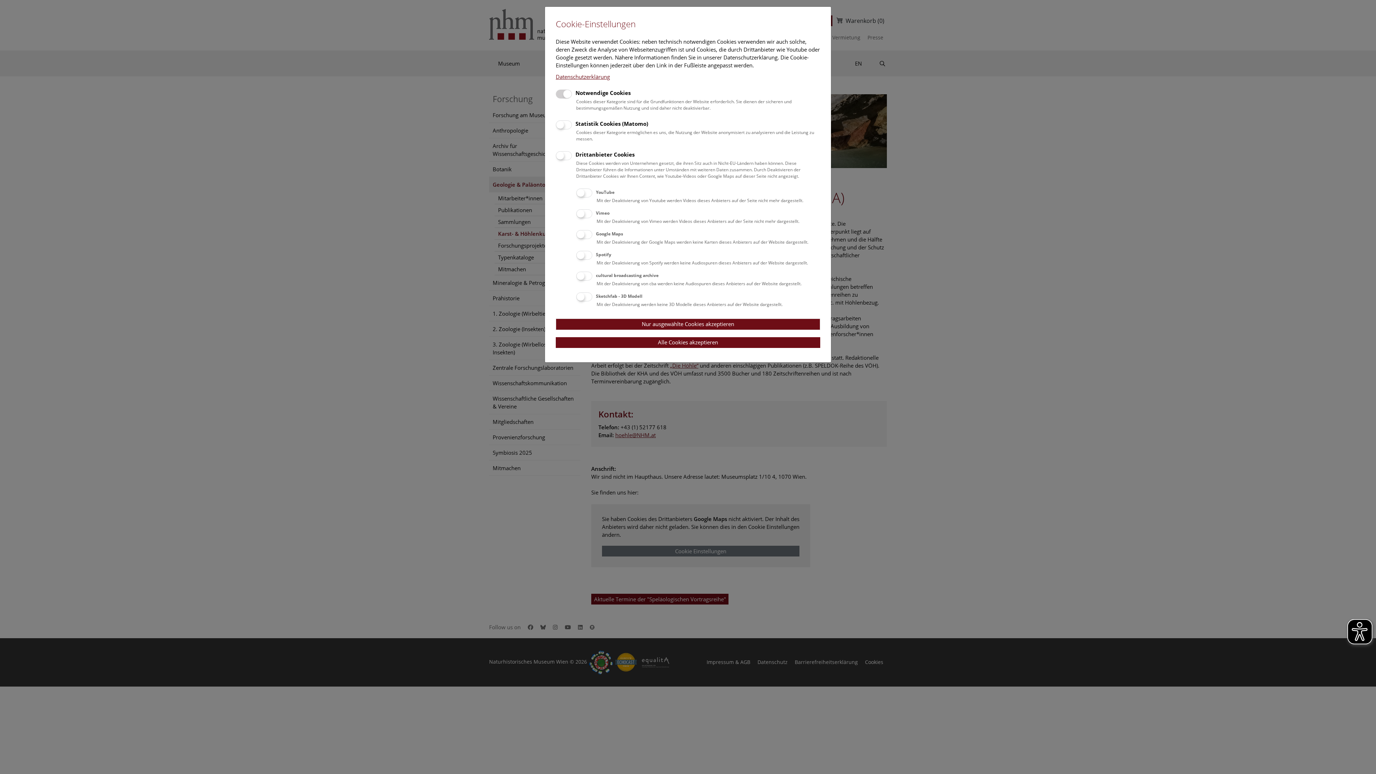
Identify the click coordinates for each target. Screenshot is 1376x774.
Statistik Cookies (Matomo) (611, 123)
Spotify (603, 255)
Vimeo (603, 213)
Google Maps (609, 234)
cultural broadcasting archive (627, 275)
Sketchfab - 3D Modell (619, 296)
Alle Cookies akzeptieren (688, 342)
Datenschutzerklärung (583, 76)
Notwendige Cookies (603, 92)
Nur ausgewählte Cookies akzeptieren (688, 324)
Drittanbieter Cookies (605, 154)
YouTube (605, 192)
